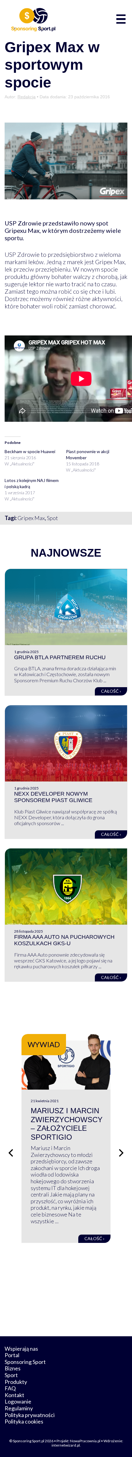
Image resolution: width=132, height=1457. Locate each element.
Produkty (16, 1381)
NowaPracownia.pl (85, 1441)
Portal (12, 1355)
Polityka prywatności (30, 1415)
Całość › (111, 691)
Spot (52, 518)
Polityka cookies (24, 1421)
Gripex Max (31, 518)
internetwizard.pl (66, 1445)
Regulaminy (19, 1408)
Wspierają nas (21, 1348)
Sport (11, 1375)
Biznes (13, 1368)
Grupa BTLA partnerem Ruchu (60, 657)
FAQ (10, 1388)
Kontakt (14, 1395)
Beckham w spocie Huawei (30, 451)
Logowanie (18, 1401)
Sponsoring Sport (25, 1361)
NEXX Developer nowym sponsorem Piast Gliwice (53, 797)
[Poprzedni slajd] (11, 1153)
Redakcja (26, 96)
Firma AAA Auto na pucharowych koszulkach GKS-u (64, 940)
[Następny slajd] (121, 1153)
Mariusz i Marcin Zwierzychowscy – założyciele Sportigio (67, 1123)
